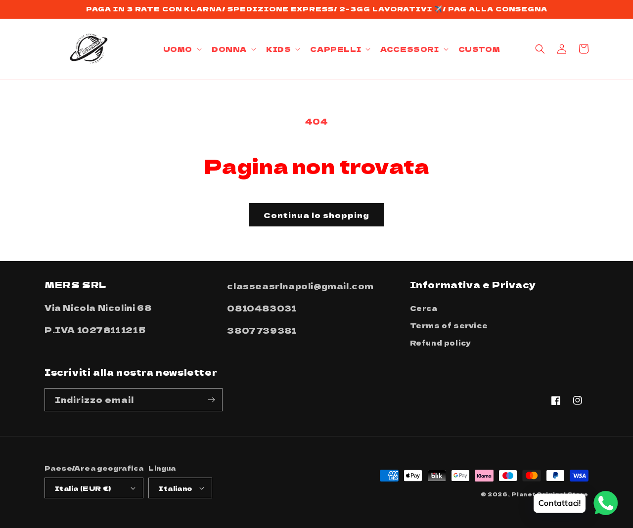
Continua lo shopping (316, 215)
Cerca (424, 308)
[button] (181, 49)
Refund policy (440, 343)
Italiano (175, 488)
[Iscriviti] (211, 399)
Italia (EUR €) (83, 488)
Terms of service (449, 325)
